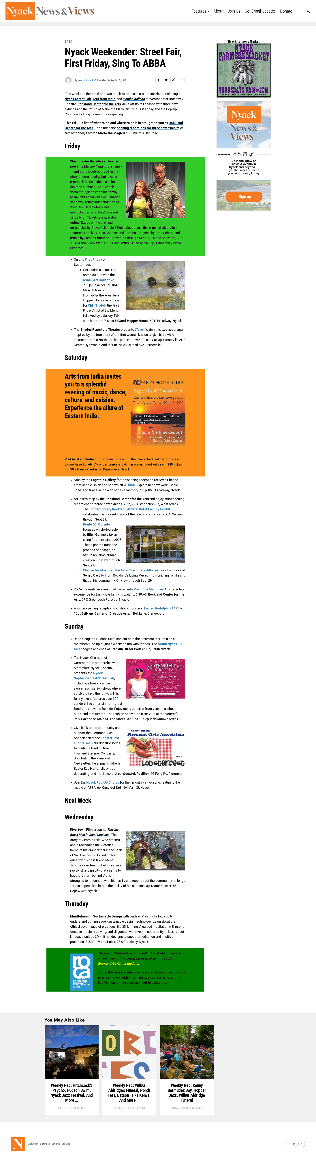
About (218, 11)
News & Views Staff (87, 80)
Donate (286, 11)
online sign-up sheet (132, 982)
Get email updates (260, 11)
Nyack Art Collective (98, 280)
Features (199, 11)
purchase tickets (80, 464)
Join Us (234, 11)
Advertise (45, 1143)
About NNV (33, 1143)
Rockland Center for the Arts (118, 963)
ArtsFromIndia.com (86, 459)
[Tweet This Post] (166, 80)
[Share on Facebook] (158, 80)
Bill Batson (63, 1108)
